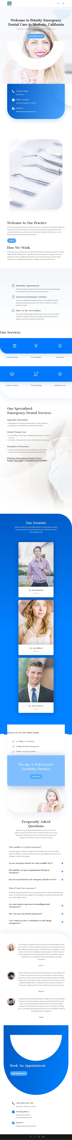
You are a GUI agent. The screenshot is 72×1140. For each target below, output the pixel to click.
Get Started (36, 777)
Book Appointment (36, 36)
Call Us (11, 241)
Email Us (19, 108)
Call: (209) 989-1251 (24, 1103)
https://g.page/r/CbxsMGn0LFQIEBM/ (27, 460)
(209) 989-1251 (20, 94)
